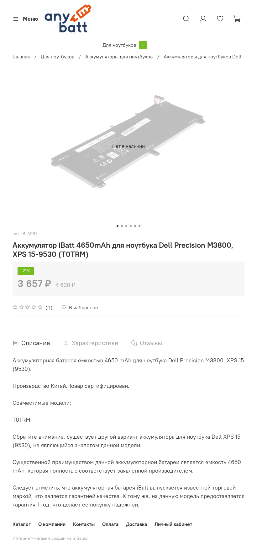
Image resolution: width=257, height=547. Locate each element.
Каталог (22, 524)
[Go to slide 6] (139, 226)
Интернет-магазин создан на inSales (50, 538)
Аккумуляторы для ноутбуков (119, 56)
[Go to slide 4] (131, 226)
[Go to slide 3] (126, 226)
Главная (21, 56)
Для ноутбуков (119, 45)
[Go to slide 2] (122, 226)
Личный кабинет (173, 524)
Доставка (136, 524)
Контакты (84, 524)
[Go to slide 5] (135, 226)
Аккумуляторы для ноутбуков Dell (203, 56)
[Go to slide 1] (117, 226)
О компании (52, 524)
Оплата (110, 524)
